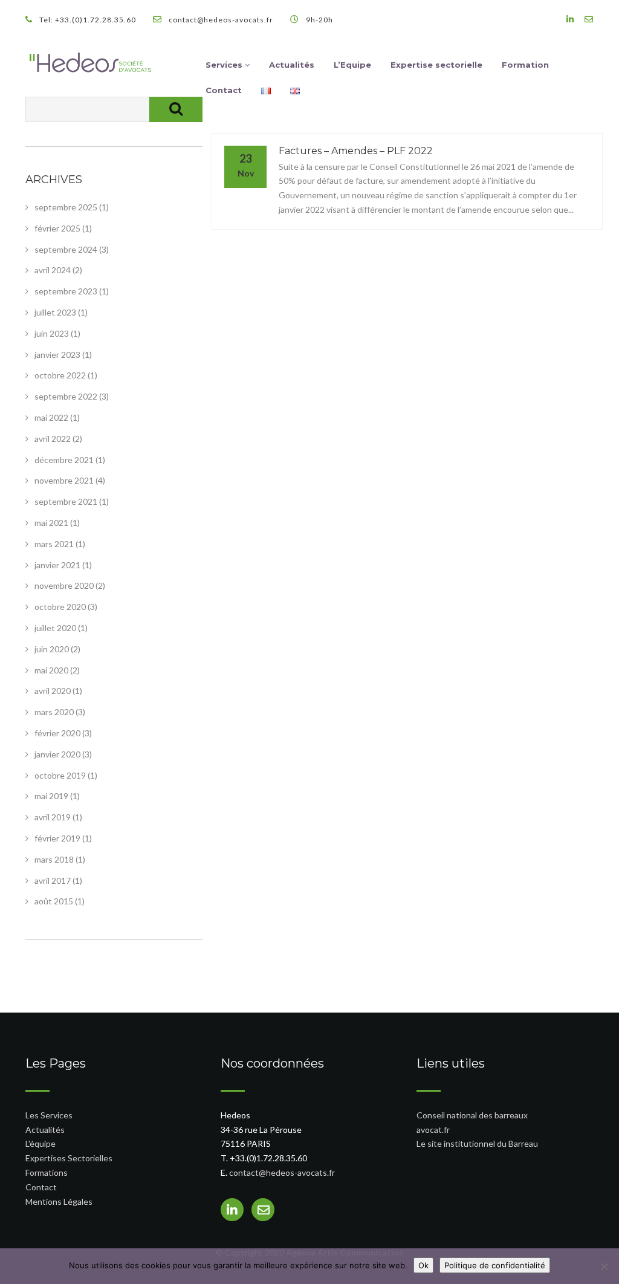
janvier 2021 (57, 565)
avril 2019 (52, 817)
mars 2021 (54, 544)
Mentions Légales (58, 1201)
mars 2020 (54, 712)
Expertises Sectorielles (68, 1158)
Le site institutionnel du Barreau (477, 1143)
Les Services (49, 1115)
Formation (525, 65)
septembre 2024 (65, 249)
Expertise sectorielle (436, 65)
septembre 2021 (65, 501)
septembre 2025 (65, 207)
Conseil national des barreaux (472, 1115)
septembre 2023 (65, 291)
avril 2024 (52, 270)
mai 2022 (51, 417)
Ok (423, 1265)
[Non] (604, 1266)
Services (225, 65)
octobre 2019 (60, 775)
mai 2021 (51, 522)
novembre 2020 (64, 585)
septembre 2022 (65, 396)
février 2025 (57, 228)
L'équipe (40, 1143)
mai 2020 (51, 670)
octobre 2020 (60, 606)
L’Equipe (352, 65)
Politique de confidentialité (494, 1265)
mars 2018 (54, 859)
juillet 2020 (55, 628)
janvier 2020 (57, 754)
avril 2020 (52, 691)
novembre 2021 (64, 480)
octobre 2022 (60, 375)
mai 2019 (51, 796)
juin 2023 (51, 333)
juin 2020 (51, 649)
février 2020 (57, 733)
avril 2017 (52, 880)
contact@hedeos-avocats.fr (282, 1172)
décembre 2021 (64, 460)
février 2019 (57, 838)
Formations (46, 1172)
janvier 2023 (57, 354)
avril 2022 (52, 438)
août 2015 (53, 901)
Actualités (291, 65)
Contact (224, 90)
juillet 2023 (55, 312)
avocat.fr (433, 1129)
